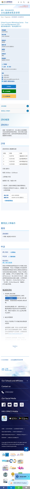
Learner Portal (19, 428)
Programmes (7, 17)
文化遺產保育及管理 (10, 13)
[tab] (15, 119)
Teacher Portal (6, 431)
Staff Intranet (17, 431)
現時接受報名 (9, 200)
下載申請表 (12, 256)
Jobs (3, 428)
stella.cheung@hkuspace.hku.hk (11, 79)
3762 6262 (9, 392)
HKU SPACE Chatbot (20, 483)
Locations (9, 428)
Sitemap (4, 437)
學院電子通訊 (8, 369)
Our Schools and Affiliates (12, 381)
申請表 (5, 64)
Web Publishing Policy (8, 434)
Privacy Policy (21, 434)
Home (2, 17)
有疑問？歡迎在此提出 (9, 81)
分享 (4, 66)
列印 (10, 66)
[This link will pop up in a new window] (13, 418)
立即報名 (9, 86)
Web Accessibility (13, 437)
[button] (23, 2)
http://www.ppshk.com (15, 333)
